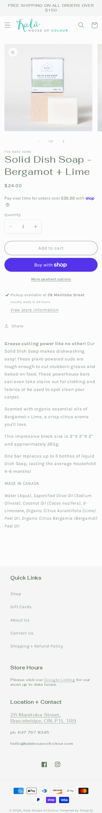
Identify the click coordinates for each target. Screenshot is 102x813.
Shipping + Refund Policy (36, 646)
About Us (20, 620)
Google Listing (59, 679)
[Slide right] (63, 141)
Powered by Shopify (76, 810)
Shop (15, 593)
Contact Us (21, 633)
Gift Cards (21, 606)
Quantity (12, 214)
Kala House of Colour (41, 810)
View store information (34, 309)
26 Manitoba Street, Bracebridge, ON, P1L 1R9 (43, 718)
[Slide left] (38, 141)
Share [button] (18, 325)
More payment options (51, 279)
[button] (7, 25)
